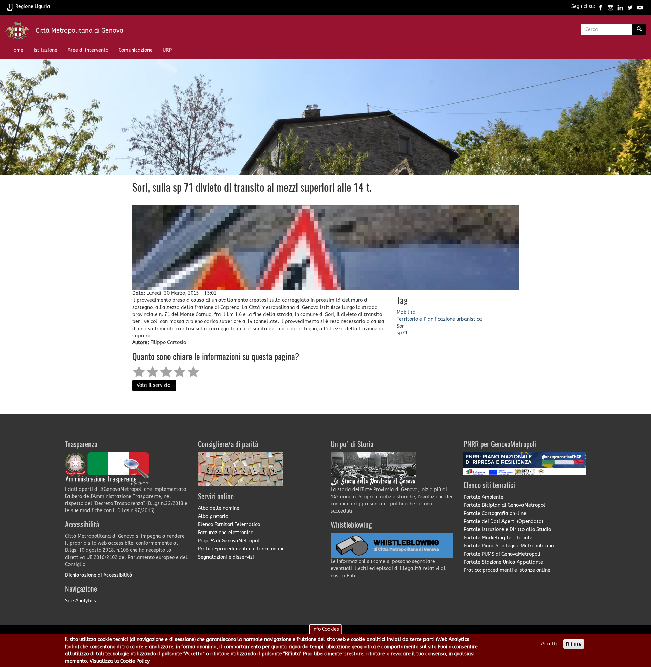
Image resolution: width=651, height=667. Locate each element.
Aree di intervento (87, 50)
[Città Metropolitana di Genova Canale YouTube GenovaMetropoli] (640, 6)
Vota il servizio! (154, 385)
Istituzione (45, 50)
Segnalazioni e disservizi (226, 557)
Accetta (550, 644)
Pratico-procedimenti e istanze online (241, 549)
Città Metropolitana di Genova (79, 30)
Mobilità (406, 312)
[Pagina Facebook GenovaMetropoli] (600, 6)
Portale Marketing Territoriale (497, 538)
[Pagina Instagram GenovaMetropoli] (610, 6)
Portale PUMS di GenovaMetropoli (501, 554)
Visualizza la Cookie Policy (120, 661)
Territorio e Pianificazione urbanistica (439, 319)
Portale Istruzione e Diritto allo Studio (507, 530)
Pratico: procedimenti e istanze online (506, 570)
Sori (401, 326)
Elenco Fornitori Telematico (229, 524)
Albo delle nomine (218, 508)
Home (16, 50)
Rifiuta (573, 644)
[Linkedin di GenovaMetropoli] (620, 6)
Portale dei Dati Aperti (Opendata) (503, 521)
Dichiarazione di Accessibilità (98, 575)
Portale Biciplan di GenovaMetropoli (505, 505)
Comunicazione (136, 50)
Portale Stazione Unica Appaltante (503, 562)
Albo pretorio (213, 516)
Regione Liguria (32, 6)
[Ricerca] (639, 29)
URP (167, 50)
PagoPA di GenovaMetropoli (229, 541)
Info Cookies (325, 629)
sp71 (402, 333)
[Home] (20, 32)
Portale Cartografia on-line (494, 513)
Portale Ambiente (483, 497)
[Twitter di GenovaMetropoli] (630, 6)
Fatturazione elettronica (226, 533)
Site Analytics (80, 601)
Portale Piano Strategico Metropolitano (508, 546)
